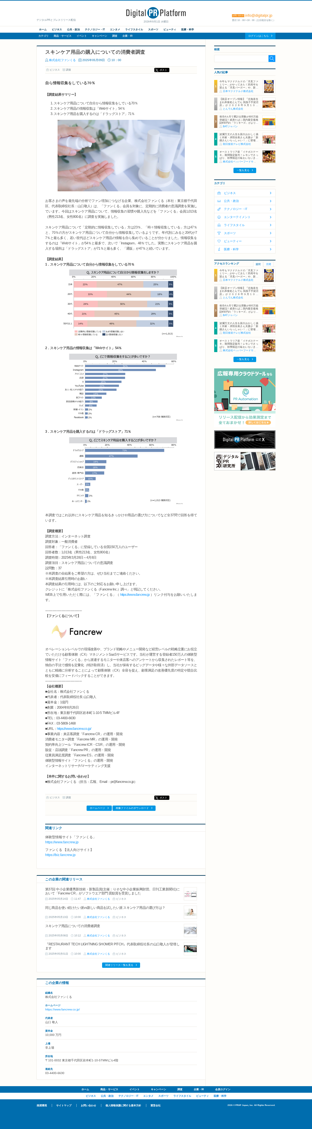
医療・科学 (187, 29)
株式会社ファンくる (62, 60)
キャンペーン (99, 35)
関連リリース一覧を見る (119, 965)
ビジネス (57, 29)
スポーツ (153, 29)
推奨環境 (42, 1105)
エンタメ (115, 29)
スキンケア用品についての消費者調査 (72, 926)
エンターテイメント (237, 217)
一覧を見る (243, 170)
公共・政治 (73, 29)
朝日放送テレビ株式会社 (237, 144)
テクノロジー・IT (95, 29)
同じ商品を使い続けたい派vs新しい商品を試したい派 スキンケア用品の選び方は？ (105, 907)
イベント (82, 35)
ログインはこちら (258, 35)
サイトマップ (64, 1105)
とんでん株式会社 (233, 108)
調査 (114, 35)
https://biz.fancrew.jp (60, 855)
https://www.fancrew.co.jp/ (74, 728)
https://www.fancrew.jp (135, 594)
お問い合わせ (88, 1105)
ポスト (163, 70)
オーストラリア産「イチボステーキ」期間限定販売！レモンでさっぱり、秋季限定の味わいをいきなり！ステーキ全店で (238, 156)
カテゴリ (43, 35)
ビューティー (233, 241)
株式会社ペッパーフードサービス (242, 161)
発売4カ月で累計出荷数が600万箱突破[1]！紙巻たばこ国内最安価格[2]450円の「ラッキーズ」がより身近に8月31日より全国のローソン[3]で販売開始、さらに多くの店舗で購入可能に (238, 124)
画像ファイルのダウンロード (132, 808)
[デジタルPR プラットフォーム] (156, 17)
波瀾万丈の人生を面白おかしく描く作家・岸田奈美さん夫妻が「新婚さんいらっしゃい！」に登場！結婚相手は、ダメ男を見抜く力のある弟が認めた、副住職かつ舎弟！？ (238, 142)
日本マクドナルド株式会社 (238, 91)
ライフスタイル (134, 29)
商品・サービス (63, 35)
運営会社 (155, 1105)
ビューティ (169, 29)
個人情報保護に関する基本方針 (123, 1105)
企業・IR (127, 35)
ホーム (43, 29)
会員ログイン (222, 1089)
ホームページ (97, 808)
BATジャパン (230, 126)
